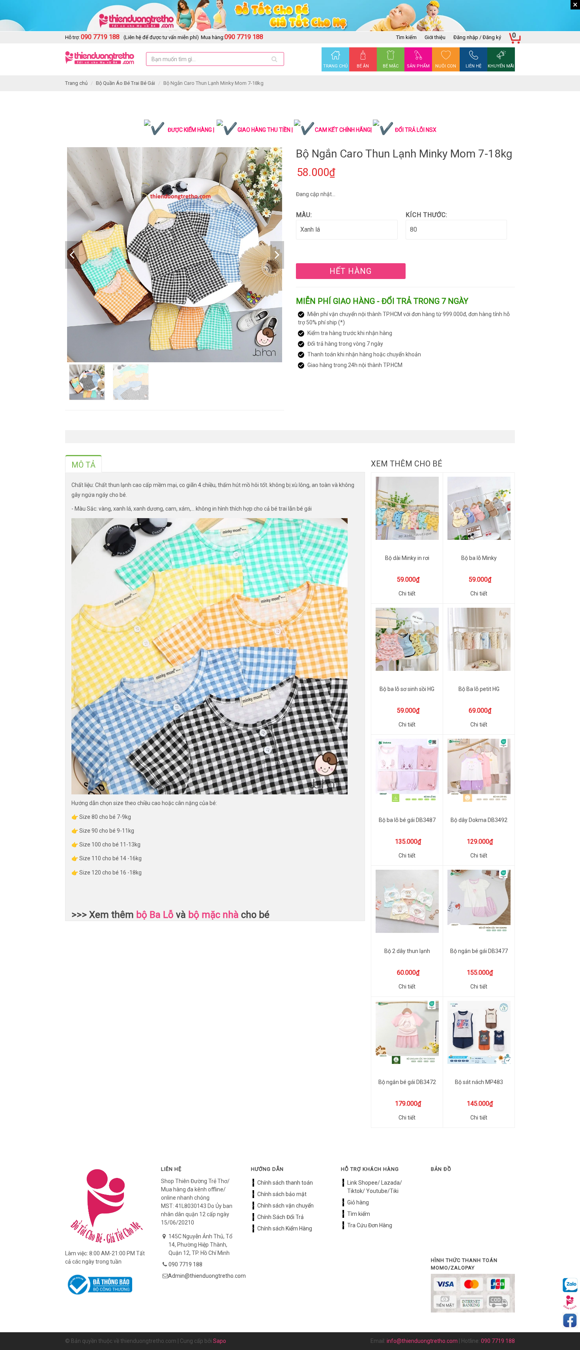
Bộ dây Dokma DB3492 (479, 820)
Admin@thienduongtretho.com (207, 1276)
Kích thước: (426, 215)
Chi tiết (407, 593)
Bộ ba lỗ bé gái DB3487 (407, 820)
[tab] (83, 463)
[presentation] (83, 465)
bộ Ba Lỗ (155, 914)
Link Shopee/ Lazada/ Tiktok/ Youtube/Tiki (374, 1187)
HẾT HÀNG (350, 271)
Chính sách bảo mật (282, 1194)
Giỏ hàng (358, 1202)
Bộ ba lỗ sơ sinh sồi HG (407, 689)
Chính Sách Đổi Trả (280, 1217)
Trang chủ (76, 83)
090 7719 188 (185, 1264)
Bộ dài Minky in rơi (407, 558)
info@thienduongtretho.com (422, 1341)
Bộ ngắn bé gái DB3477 (479, 951)
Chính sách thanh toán (285, 1183)
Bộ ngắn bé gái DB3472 (407, 1082)
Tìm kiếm (406, 37)
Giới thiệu (435, 37)
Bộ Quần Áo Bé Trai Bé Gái (125, 83)
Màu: (304, 215)
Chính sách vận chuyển (285, 1205)
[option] (174, 254)
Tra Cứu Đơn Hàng (369, 1225)
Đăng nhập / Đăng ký (477, 37)
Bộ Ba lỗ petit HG (479, 689)
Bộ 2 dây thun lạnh (407, 951)
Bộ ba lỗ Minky (479, 558)
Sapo (219, 1341)
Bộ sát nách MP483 (479, 1082)
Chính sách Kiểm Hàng (284, 1228)
